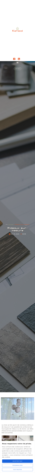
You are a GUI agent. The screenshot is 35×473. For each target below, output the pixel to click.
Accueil (11, 224)
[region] (17, 457)
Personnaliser (17, 465)
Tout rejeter (17, 469)
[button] (17, 62)
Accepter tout (17, 461)
